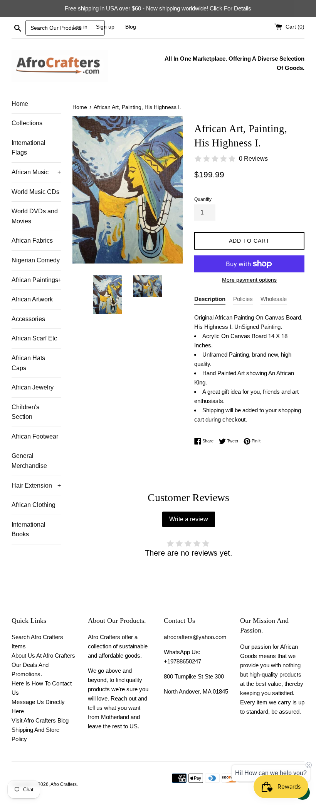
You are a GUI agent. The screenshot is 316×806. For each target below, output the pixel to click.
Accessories (28, 319)
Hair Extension (36, 485)
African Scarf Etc (34, 338)
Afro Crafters (63, 784)
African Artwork (32, 299)
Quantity (203, 199)
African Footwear (35, 436)
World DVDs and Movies (35, 216)
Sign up (105, 27)
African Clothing (33, 505)
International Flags (28, 147)
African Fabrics (32, 240)
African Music (36, 172)
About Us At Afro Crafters (43, 655)
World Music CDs (35, 192)
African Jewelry (33, 387)
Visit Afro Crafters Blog (40, 720)
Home (20, 103)
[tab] (209, 300)
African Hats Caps (28, 363)
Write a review (188, 519)
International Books (28, 529)
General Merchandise (29, 460)
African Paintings (36, 280)
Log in (79, 27)
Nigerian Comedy (36, 260)
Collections (27, 123)
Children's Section (25, 412)
